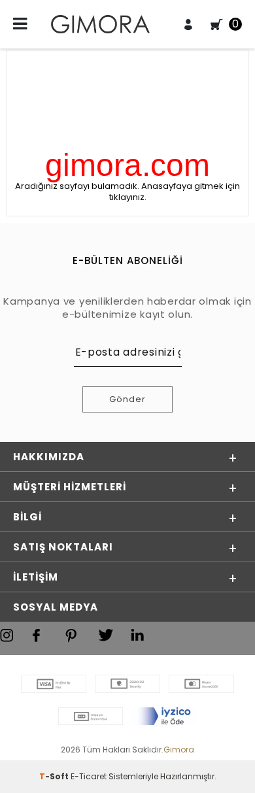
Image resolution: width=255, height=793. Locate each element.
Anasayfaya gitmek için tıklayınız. (175, 191)
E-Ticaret (89, 776)
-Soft (55, 776)
